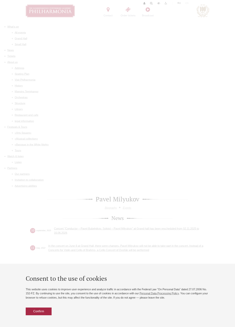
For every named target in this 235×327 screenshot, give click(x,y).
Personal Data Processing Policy (159, 293)
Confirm (38, 311)
